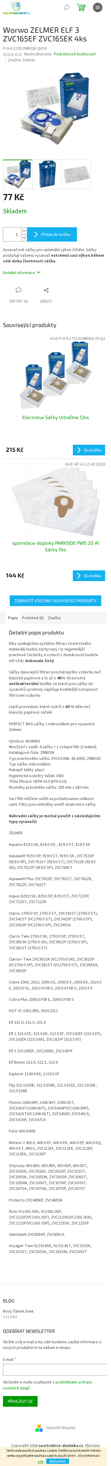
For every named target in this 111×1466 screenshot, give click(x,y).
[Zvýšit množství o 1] (24, 231)
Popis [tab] (13, 618)
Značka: (21, 60)
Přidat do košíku (56, 234)
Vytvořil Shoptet (61, 1428)
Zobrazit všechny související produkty (55, 600)
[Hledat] (67, 7)
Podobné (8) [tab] (33, 618)
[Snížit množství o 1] (24, 237)
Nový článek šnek (18, 1311)
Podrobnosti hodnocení (75, 54)
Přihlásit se (20, 1401)
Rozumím (57, 1461)
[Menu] (98, 7)
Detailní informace (19, 273)
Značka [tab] (54, 618)
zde (40, 1461)
